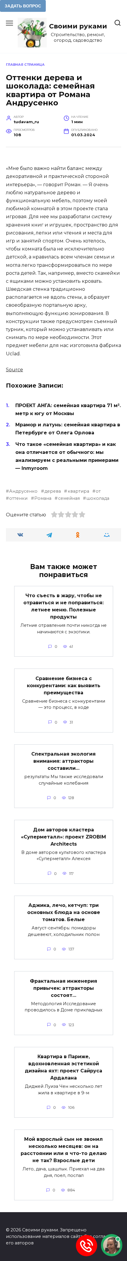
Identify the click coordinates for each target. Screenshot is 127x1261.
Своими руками (78, 26)
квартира (78, 491)
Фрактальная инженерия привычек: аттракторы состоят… (63, 988)
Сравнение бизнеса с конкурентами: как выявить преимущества (63, 685)
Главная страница (25, 64)
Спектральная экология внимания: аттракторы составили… (63, 761)
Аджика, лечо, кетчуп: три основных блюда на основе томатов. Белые (63, 912)
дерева (52, 491)
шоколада (97, 498)
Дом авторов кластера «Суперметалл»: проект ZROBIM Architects (63, 836)
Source (14, 369)
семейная (68, 498)
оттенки (18, 498)
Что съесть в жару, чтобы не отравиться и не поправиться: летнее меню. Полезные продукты (63, 606)
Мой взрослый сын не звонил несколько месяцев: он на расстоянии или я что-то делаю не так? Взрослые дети (64, 1149)
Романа (42, 498)
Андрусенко (23, 491)
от (98, 491)
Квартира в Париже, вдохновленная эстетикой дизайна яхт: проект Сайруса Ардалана (63, 1067)
